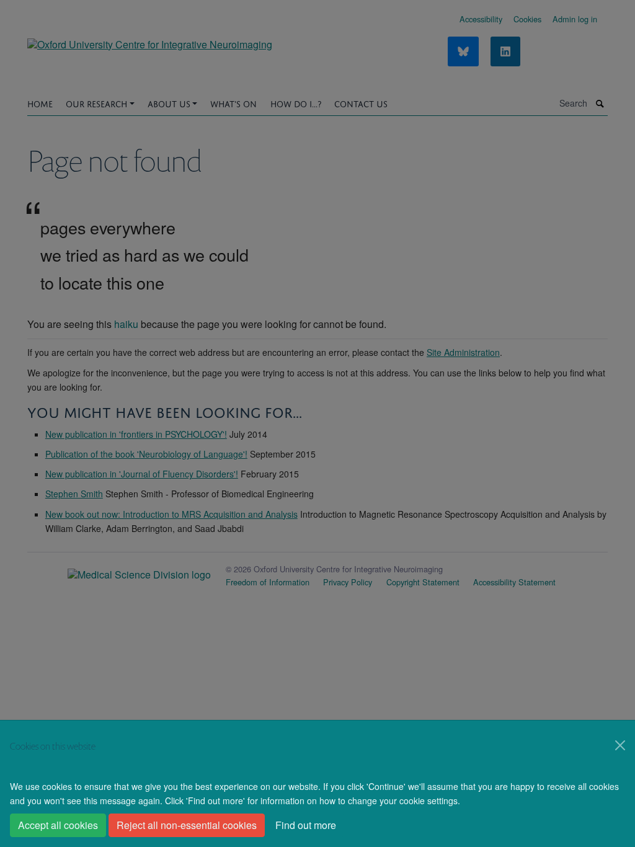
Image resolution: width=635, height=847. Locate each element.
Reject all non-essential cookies (187, 825)
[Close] (620, 745)
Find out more (305, 825)
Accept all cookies (58, 825)
